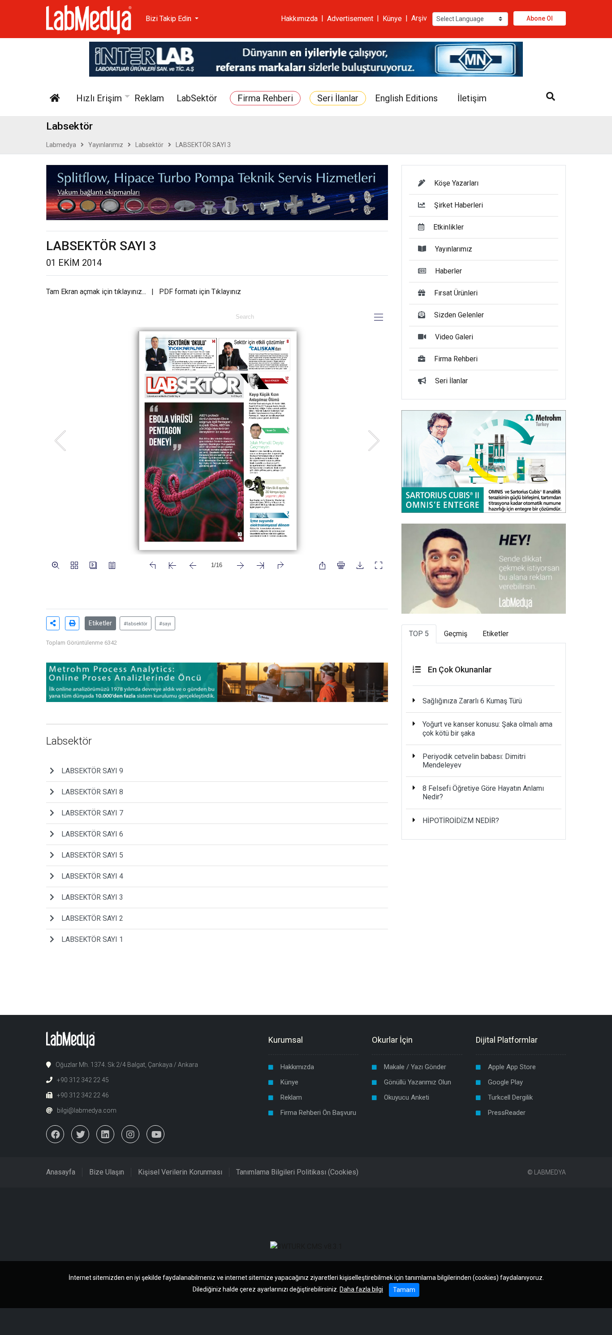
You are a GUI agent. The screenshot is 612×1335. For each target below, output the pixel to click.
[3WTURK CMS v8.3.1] (306, 1246)
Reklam (291, 1097)
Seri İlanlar (451, 381)
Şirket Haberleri (458, 205)
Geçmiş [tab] (455, 633)
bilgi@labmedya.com (86, 1110)
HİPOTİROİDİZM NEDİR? (460, 820)
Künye (392, 18)
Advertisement (350, 18)
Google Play (505, 1082)
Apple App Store (512, 1067)
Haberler (448, 271)
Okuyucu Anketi (406, 1097)
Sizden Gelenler (459, 315)
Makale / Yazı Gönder (415, 1067)
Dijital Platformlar (507, 1040)
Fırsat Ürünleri (456, 293)
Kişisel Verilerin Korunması (180, 1172)
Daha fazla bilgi (361, 1289)
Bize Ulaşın (106, 1172)
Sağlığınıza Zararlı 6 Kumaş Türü (472, 701)
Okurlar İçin (392, 1040)
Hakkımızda (299, 18)
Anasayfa (60, 1172)
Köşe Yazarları (456, 183)
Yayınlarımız (105, 144)
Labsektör (149, 144)
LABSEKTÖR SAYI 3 (203, 144)
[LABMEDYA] (89, 18)
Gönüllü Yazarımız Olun (417, 1082)
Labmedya (61, 144)
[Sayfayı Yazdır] (72, 623)
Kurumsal (285, 1040)
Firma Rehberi (456, 359)
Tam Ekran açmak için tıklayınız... (96, 291)
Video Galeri (454, 337)
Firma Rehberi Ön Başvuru (318, 1113)
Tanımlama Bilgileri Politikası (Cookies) (297, 1172)
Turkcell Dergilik (510, 1097)
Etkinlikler (448, 227)
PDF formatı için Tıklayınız (200, 291)
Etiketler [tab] (496, 633)
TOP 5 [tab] (419, 633)
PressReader (507, 1113)
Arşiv (419, 18)
